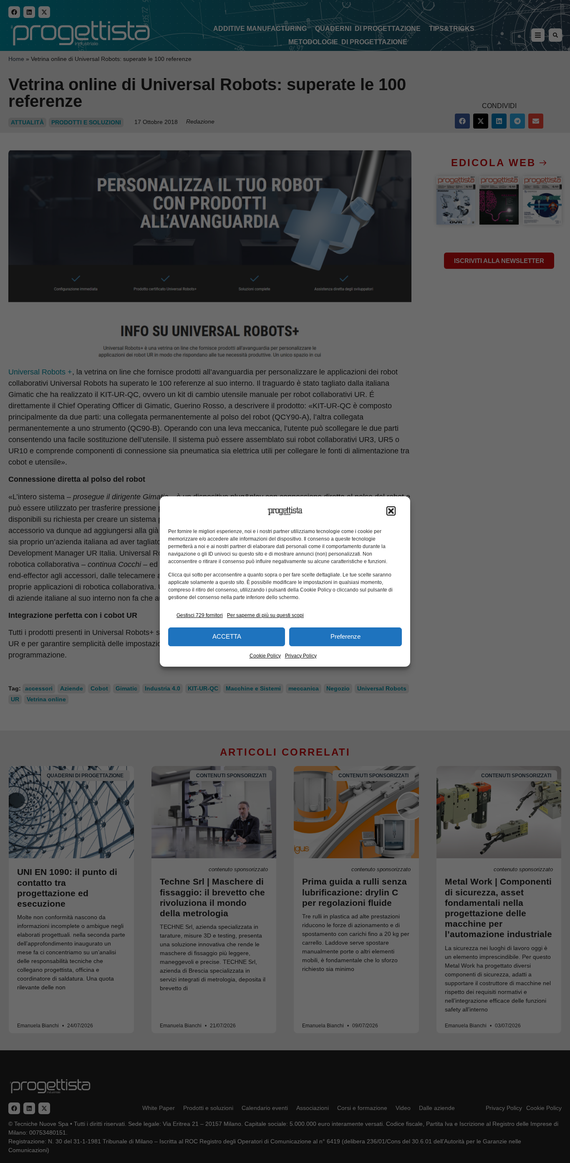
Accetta (226, 636)
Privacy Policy (301, 656)
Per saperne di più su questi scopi (265, 615)
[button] (391, 511)
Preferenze (345, 636)
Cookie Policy (265, 656)
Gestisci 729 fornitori (200, 615)
